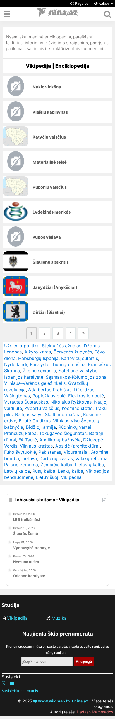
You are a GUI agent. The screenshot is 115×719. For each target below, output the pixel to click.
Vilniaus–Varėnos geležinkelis (35, 383)
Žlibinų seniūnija (39, 370)
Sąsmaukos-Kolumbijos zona (76, 377)
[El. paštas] (12, 683)
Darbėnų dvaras (56, 458)
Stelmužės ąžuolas (61, 345)
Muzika (59, 618)
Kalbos (104, 3)
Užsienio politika (21, 345)
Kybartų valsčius (42, 408)
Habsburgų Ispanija (38, 358)
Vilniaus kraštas (36, 446)
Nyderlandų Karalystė (26, 364)
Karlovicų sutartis (79, 358)
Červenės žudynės (72, 352)
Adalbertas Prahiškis (49, 389)
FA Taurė (27, 439)
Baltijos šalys (28, 414)
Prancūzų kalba (20, 433)
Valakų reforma (91, 458)
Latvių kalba (17, 471)
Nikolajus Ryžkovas (71, 402)
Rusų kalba (43, 471)
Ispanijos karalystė (23, 377)
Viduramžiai (76, 452)
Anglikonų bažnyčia (60, 439)
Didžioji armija (41, 427)
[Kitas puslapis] (71, 333)
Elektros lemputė (86, 396)
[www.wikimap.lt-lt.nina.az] (57, 14)
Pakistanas (50, 452)
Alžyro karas (37, 352)
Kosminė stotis (77, 408)
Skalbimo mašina (63, 414)
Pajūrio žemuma (21, 464)
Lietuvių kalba (89, 464)
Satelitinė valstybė (78, 370)
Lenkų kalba (70, 471)
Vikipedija (17, 618)
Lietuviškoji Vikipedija (59, 477)
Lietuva (29, 458)
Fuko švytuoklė (20, 452)
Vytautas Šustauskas (26, 402)
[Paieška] (107, 14)
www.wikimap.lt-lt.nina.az (62, 701)
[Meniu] (7, 14)
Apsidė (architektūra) (77, 446)
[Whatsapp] (4, 683)
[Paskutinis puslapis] (83, 333)
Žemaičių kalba (56, 464)
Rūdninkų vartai (74, 427)
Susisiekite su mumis (20, 690)
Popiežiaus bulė (49, 396)
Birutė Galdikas (35, 420)
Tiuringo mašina (68, 364)
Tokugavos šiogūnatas (63, 433)
